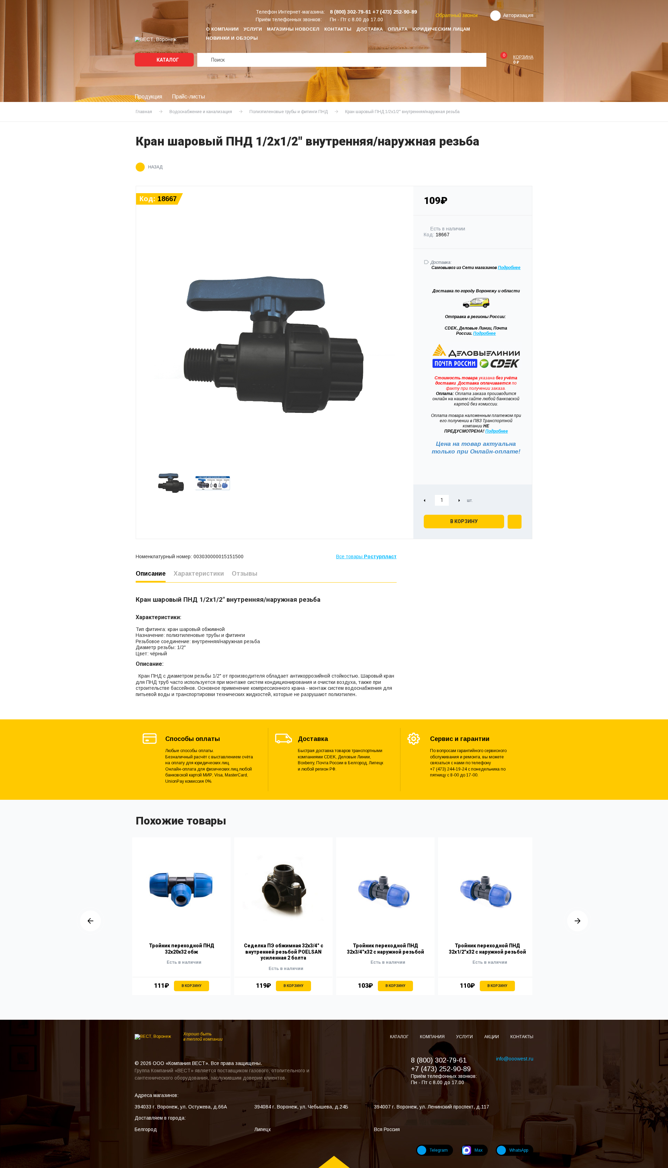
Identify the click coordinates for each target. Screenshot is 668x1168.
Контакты (337, 29)
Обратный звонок (457, 15)
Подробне (508, 267)
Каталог (167, 60)
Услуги (253, 29)
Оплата (397, 29)
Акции (492, 1036)
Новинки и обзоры (232, 38)
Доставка (369, 29)
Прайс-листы (188, 97)
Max (479, 1150)
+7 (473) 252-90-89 (441, 1069)
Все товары (366, 556)
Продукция (148, 97)
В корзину (464, 521)
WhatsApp (518, 1150)
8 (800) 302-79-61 (439, 1060)
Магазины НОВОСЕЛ (293, 29)
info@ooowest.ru (514, 1059)
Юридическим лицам (441, 29)
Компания (433, 1036)
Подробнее (484, 333)
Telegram (439, 1150)
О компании (222, 29)
